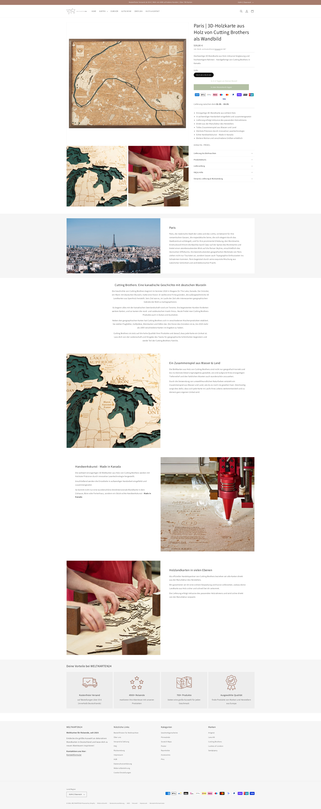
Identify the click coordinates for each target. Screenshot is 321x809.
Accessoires (165, 755)
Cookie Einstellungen (122, 772)
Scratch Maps (166, 742)
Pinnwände (165, 737)
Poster (163, 746)
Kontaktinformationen (157, 803)
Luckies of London (215, 746)
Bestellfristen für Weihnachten (126, 733)
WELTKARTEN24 (77, 803)
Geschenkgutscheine (169, 733)
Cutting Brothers (215, 742)
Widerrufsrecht (102, 803)
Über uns (117, 737)
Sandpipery (212, 750)
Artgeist (211, 733)
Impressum (118, 755)
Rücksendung (119, 750)
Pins (162, 759)
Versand (217, 49)
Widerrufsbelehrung (122, 768)
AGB (115, 759)
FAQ (115, 746)
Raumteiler (165, 750)
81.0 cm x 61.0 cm (203, 75)
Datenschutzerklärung (123, 764)
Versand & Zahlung (121, 742)
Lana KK (211, 737)
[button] (103, 11)
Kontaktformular (74, 754)
